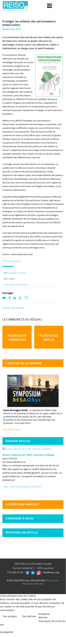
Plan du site (52, 580)
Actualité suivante (16, 272)
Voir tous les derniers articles (22, 486)
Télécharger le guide (11, 261)
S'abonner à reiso (20, 518)
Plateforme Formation (17, 338)
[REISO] (15, 6)
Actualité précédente (16, 284)
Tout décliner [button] (29, 616)
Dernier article (18, 441)
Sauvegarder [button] (7, 631)
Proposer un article (22, 532)
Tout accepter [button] (9, 616)
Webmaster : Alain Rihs (33, 583)
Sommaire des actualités (13, 308)
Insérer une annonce (22, 504)
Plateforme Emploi (48, 338)
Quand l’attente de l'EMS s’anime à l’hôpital (28, 455)
